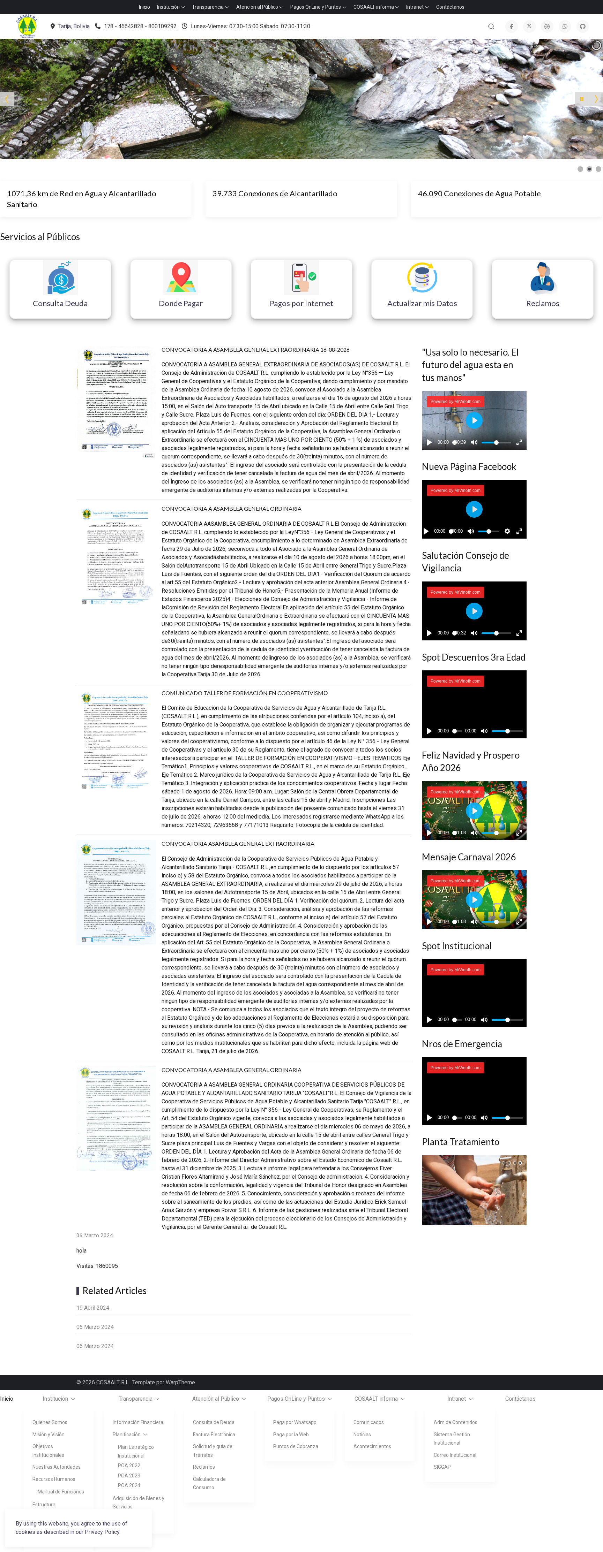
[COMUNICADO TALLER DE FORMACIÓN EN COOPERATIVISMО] (116, 740)
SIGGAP (442, 1467)
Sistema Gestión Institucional (452, 1439)
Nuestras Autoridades (56, 1467)
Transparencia (135, 1398)
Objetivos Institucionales (48, 1451)
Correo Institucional (455, 1455)
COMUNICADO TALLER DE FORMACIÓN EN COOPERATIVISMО (245, 693)
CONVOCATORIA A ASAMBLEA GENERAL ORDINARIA (232, 508)
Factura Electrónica (214, 1434)
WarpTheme (180, 1382)
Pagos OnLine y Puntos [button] (315, 7)
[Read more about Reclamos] (542, 277)
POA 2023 (129, 1475)
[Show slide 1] (580, 169)
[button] (27, 26)
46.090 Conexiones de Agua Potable (479, 193)
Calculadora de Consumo (209, 1483)
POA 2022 (129, 1465)
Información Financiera (138, 1422)
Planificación (127, 1434)
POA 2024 (129, 1485)
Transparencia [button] (208, 7)
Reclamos (204, 1467)
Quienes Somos (49, 1422)
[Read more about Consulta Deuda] (60, 277)
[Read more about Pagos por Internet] (301, 277)
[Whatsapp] (565, 26)
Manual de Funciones (61, 1491)
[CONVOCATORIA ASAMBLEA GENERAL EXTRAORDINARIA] (116, 895)
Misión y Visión (48, 1434)
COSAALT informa (376, 1398)
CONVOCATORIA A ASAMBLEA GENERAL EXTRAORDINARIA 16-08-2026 (256, 349)
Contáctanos (450, 7)
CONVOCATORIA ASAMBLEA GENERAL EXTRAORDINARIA (238, 843)
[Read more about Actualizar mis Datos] (422, 277)
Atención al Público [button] (257, 7)
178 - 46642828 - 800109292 (140, 26)
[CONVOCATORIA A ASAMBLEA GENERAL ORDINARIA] (116, 556)
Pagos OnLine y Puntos (296, 1398)
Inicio (144, 7)
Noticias (362, 1434)
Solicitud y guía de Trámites (212, 1451)
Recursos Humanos (53, 1479)
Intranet (456, 1398)
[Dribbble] (547, 26)
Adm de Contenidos (455, 1422)
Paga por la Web (291, 1434)
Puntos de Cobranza (295, 1446)
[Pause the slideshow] (582, 99)
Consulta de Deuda (213, 1422)
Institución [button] (168, 7)
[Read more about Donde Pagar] (180, 277)
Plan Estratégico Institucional (136, 1451)
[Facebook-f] (511, 26)
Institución (55, 1398)
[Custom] (582, 26)
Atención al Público (215, 1398)
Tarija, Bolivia (74, 26)
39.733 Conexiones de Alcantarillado (275, 193)
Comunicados (368, 1422)
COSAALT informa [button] (373, 7)
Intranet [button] (415, 7)
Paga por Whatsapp (295, 1422)
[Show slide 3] (598, 169)
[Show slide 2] (589, 169)
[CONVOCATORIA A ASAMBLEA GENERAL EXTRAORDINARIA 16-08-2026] (116, 401)
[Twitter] (529, 26)
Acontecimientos (372, 1446)
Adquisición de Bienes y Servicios (138, 1503)
